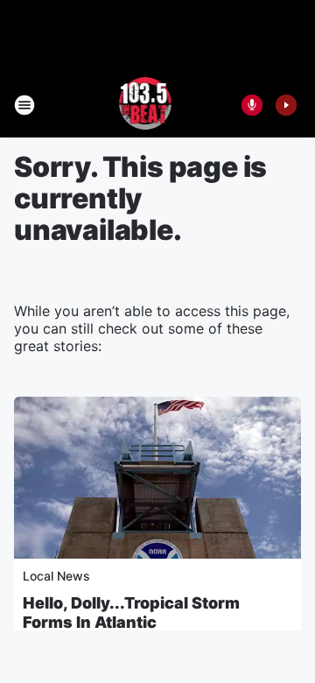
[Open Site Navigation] (24, 105)
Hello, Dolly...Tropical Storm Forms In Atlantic (131, 612)
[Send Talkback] (252, 105)
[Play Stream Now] (286, 105)
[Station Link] (145, 105)
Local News (56, 575)
